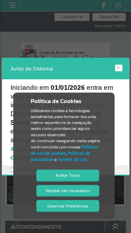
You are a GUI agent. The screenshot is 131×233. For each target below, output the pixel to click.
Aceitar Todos (67, 175)
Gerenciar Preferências (67, 206)
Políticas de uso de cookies (64, 150)
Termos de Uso (72, 159)
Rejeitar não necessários (68, 191)
